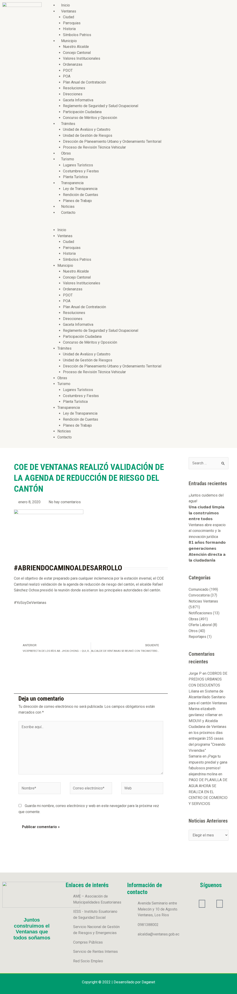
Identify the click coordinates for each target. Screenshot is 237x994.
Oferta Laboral (200, 625)
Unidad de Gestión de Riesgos (87, 135)
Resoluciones (74, 88)
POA (66, 76)
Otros (193, 631)
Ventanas (68, 11)
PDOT (68, 70)
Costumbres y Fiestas (81, 171)
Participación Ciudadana (82, 112)
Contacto (68, 212)
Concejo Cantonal (77, 52)
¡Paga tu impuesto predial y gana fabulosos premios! (208, 762)
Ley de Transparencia (80, 188)
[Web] (142, 789)
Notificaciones (200, 613)
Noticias (68, 206)
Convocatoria (199, 595)
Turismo (67, 159)
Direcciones (72, 94)
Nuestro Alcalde (76, 46)
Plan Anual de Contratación (84, 82)
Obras (66, 153)
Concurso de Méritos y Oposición (90, 117)
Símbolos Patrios (77, 35)
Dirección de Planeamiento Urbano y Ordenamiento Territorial (112, 141)
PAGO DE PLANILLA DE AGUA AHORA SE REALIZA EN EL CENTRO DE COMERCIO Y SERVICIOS (208, 792)
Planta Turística (75, 177)
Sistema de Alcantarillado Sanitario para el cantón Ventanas (208, 697)
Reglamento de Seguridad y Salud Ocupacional (100, 106)
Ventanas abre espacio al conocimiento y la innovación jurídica (207, 531)
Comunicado (199, 589)
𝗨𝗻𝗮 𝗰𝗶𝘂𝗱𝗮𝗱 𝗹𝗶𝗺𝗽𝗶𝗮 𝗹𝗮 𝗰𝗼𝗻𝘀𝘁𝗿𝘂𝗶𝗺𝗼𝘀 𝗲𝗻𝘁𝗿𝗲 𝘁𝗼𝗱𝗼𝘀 (207, 513)
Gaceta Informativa (78, 100)
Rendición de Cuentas (80, 195)
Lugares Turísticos (78, 165)
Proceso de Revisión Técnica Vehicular (94, 147)
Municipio (69, 41)
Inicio (65, 5)
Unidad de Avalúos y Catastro (86, 129)
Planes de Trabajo (77, 201)
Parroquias (72, 23)
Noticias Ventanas (203, 601)
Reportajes (197, 636)
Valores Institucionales (81, 58)
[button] (140, 224)
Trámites (68, 123)
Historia (69, 29)
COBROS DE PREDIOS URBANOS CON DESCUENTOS (208, 679)
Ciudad (68, 17)
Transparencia (72, 183)
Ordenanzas (72, 64)
